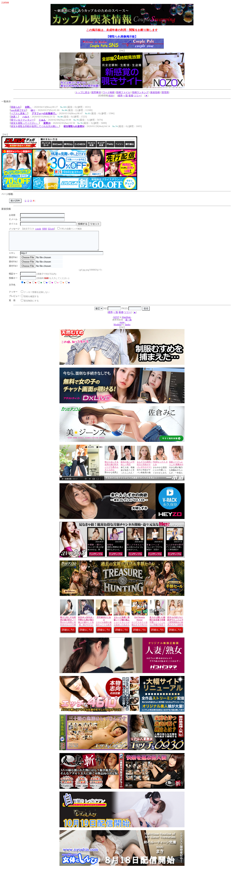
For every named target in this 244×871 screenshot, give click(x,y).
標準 (120, 95)
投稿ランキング (140, 92)
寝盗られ (15, 107)
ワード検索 (108, 92)
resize (122, 322)
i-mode (38, 229)
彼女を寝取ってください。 (25, 123)
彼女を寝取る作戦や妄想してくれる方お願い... (35, 126)
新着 (131, 95)
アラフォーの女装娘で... (44, 113)
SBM (44, 229)
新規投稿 (155, 92)
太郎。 (28, 107)
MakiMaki (126, 317)
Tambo (127, 325)
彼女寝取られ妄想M (74, 126)
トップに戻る (82, 92)
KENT (116, 317)
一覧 (125, 95)
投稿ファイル (123, 92)
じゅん (42, 119)
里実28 (47, 123)
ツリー (137, 95)
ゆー (33, 110)
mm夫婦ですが (18, 110)
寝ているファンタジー (22, 119)
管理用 (165, 92)
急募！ (14, 116)
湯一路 (128, 320)
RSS (111, 95)
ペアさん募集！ (19, 113)
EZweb (51, 229)
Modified (117, 325)
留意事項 (96, 92)
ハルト (26, 116)
